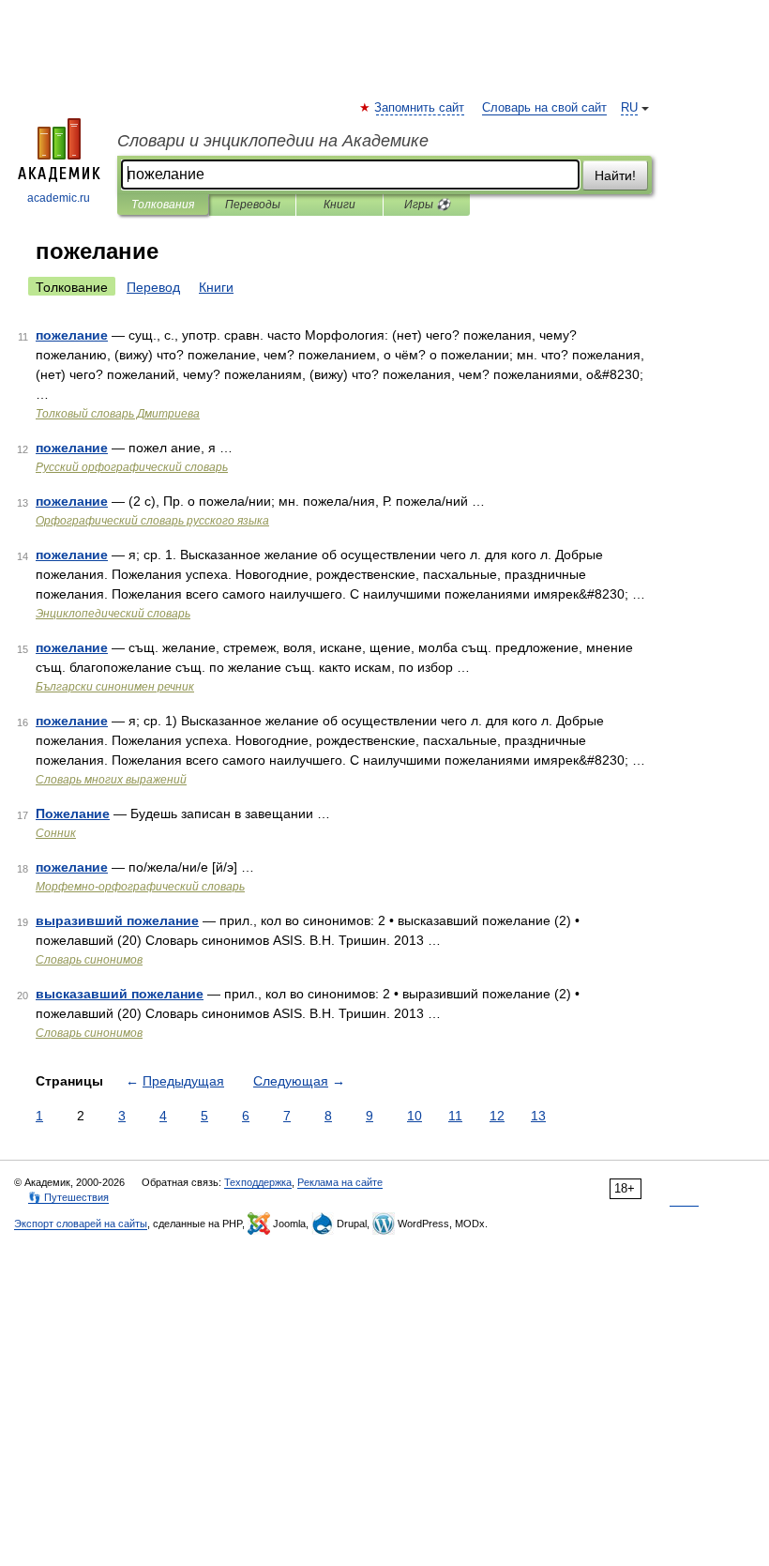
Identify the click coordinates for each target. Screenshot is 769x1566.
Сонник (56, 833)
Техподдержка (258, 1182)
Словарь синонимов (89, 959)
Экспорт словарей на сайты (80, 1223)
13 (538, 1115)
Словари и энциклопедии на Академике (273, 140)
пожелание (72, 334)
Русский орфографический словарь (132, 467)
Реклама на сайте (340, 1182)
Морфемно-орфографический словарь (140, 886)
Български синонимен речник (115, 686)
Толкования (162, 204)
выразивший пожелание (117, 920)
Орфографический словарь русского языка (152, 520)
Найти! (615, 175)
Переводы (252, 204)
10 (414, 1115)
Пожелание (73, 813)
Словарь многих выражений (111, 779)
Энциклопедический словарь (113, 613)
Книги (339, 204)
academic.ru (58, 198)
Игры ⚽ (427, 204)
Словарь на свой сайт (544, 107)
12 (497, 1115)
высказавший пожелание (120, 993)
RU (629, 107)
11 (455, 1115)
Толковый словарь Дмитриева (118, 413)
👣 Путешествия (68, 1197)
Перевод (153, 287)
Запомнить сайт (420, 107)
